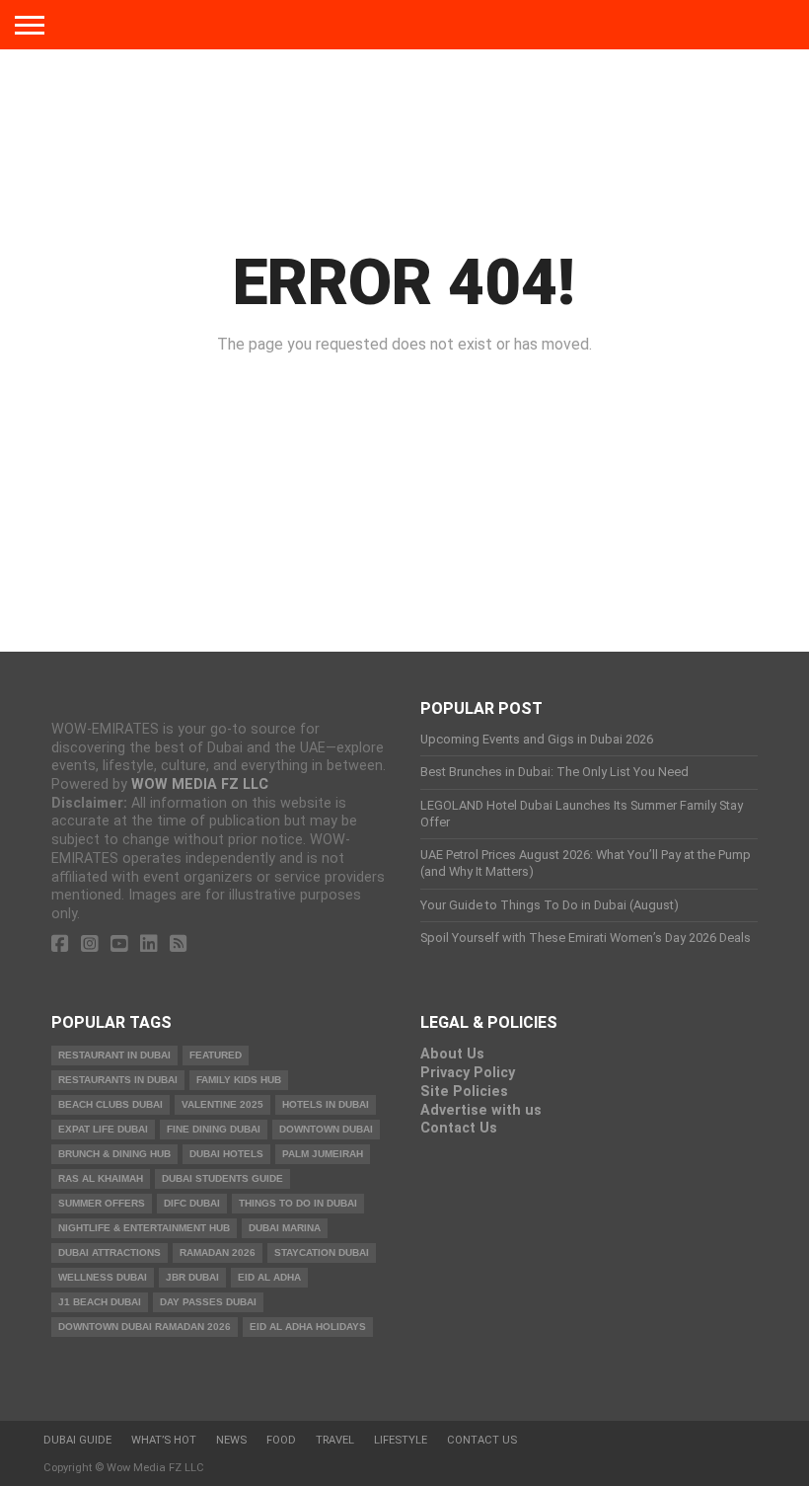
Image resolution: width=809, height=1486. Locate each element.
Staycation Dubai (321, 1252)
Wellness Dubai (102, 1277)
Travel (335, 1440)
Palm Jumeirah (322, 1153)
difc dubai (192, 1203)
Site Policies (464, 1091)
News (231, 1440)
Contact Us (458, 1128)
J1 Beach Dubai (99, 1301)
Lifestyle (400, 1440)
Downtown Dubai (326, 1129)
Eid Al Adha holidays (308, 1326)
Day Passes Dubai (208, 1301)
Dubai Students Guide (222, 1178)
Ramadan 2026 (218, 1252)
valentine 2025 (222, 1104)
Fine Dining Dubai (213, 1129)
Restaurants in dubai (118, 1079)
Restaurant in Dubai (114, 1055)
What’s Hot (163, 1440)
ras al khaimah (100, 1178)
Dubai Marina (285, 1227)
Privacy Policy (467, 1072)
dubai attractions (109, 1252)
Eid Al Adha (269, 1277)
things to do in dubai (298, 1203)
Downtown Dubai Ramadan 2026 (144, 1326)
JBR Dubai (192, 1277)
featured (215, 1055)
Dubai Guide (77, 1440)
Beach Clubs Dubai (110, 1104)
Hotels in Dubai (325, 1104)
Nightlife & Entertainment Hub (144, 1227)
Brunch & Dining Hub (114, 1153)
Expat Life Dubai (103, 1129)
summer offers (101, 1203)
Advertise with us (481, 1110)
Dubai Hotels (226, 1153)
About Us (452, 1054)
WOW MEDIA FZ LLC (199, 784)
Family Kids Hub (238, 1079)
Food (281, 1440)
